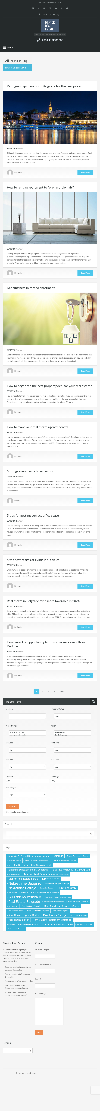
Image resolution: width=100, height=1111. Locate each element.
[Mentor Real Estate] (50, 26)
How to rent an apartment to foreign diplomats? (40, 187)
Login (58, 14)
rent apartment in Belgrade (38, 911)
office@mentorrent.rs (52, 2)
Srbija (71, 924)
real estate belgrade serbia (54, 902)
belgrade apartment (73, 856)
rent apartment (13, 906)
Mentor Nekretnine (14, 874)
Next (62, 691)
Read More (85, 173)
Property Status (57, 709)
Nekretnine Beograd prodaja (57, 883)
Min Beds (9, 743)
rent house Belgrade (60, 911)
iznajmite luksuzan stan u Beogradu (28, 869)
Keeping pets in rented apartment (31, 288)
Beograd (86, 856)
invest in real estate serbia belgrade (64, 860)
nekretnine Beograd (24, 883)
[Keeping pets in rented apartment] (50, 319)
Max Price (55, 760)
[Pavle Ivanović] (72, 735)
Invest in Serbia (16, 865)
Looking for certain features (18, 812)
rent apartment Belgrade (31, 906)
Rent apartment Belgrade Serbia (61, 906)
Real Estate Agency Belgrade (24, 897)
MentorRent (50, 879)
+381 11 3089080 (52, 40)
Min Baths (55, 743)
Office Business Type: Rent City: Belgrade (46, 892)
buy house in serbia (14, 860)
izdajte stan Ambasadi (40, 865)
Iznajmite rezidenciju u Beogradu (71, 869)
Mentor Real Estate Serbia (23, 878)
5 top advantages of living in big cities (33, 560)
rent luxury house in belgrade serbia (54, 924)
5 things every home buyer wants (30, 471)
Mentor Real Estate (35, 874)
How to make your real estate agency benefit (37, 427)
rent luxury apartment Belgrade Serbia (23, 924)
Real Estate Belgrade (24, 902)
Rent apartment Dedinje (16, 911)
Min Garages (11, 788)
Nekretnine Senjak (46, 888)
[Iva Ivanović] (72, 732)
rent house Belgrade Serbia (23, 915)
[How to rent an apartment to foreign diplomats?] (50, 218)
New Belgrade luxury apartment (18, 892)
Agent (53, 726)
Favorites (45, 14)
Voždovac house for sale (84, 924)
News (21, 149)
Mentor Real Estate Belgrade (60, 874)
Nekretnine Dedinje (22, 888)
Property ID (55, 777)
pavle (19, 371)
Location (9, 709)
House (27, 860)
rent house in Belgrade (78, 915)
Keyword (9, 777)
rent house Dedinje (54, 915)
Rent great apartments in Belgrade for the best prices (44, 86)
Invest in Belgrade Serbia (41, 861)
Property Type (11, 726)
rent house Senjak (18, 919)
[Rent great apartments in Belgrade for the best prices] (50, 117)
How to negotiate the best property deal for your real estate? (49, 386)
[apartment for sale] (27, 735)
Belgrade (58, 856)
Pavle (19, 172)
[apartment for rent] (27, 732)
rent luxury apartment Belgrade (52, 919)
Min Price (9, 760)
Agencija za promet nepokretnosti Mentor (29, 856)
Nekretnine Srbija (67, 888)
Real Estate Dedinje (77, 901)
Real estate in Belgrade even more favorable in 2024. (43, 601)
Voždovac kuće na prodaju (16, 929)
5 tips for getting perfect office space (33, 515)
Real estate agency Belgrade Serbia (58, 897)
